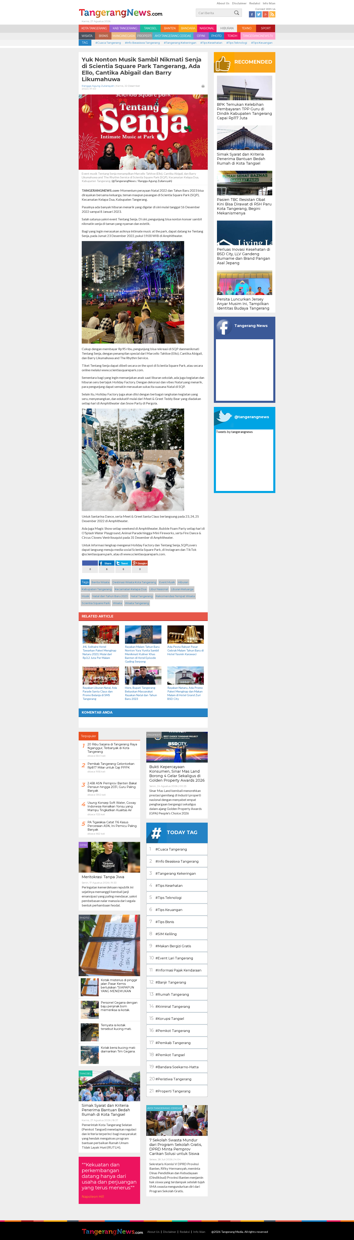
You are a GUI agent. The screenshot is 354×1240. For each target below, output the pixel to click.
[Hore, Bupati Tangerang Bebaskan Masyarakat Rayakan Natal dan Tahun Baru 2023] (143, 675)
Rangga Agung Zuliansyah (98, 85)
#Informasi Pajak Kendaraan (175, 970)
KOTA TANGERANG (94, 28)
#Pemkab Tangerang (170, 1042)
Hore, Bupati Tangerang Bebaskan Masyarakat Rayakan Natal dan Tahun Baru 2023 (141, 693)
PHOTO (216, 36)
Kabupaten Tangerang (97, 589)
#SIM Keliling (163, 933)
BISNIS (103, 36)
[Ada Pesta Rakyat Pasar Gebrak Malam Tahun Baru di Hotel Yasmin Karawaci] (185, 634)
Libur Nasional (159, 589)
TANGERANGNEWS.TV (258, 36)
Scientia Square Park (96, 603)
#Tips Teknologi (236, 42)
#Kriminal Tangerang (169, 1006)
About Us (223, 3)
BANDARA (188, 28)
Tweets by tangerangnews (234, 432)
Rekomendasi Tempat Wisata (175, 596)
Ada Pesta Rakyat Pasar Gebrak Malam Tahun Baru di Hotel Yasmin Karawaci (185, 650)
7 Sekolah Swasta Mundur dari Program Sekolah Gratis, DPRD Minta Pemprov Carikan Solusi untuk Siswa (175, 1147)
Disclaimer (239, 3)
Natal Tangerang (142, 596)
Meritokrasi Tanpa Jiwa (103, 877)
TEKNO (246, 28)
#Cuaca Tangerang (108, 42)
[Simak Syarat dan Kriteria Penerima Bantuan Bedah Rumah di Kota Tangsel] (109, 1085)
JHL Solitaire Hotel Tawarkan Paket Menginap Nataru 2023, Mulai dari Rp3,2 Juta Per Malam (99, 652)
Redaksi (254, 3)
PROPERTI (144, 36)
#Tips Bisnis (161, 921)
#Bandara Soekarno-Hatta (174, 1066)
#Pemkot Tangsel (167, 1054)
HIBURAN (227, 28)
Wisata (117, 603)
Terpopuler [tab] (88, 736)
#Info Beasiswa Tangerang (142, 42)
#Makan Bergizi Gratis (170, 946)
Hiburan (183, 582)
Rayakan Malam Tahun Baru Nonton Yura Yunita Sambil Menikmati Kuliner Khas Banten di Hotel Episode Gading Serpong (142, 654)
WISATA (87, 36)
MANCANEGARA (123, 36)
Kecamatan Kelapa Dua (130, 589)
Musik (85, 596)
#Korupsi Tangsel (166, 1018)
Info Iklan (269, 3)
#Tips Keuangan (261, 42)
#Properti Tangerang (170, 1091)
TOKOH (232, 36)
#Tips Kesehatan (211, 42)
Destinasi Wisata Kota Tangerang (134, 582)
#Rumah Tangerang (169, 994)
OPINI (201, 36)
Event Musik (167, 582)
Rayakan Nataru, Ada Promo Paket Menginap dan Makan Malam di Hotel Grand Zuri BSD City (185, 693)
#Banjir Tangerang (167, 982)
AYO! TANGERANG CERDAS (173, 36)
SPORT (265, 28)
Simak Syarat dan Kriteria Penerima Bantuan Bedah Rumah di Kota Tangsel (106, 1110)
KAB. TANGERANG (125, 28)
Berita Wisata (100, 582)
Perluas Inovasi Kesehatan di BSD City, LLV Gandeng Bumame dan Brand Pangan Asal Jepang (243, 256)
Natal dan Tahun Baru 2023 (110, 596)
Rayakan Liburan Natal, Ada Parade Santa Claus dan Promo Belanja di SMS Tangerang (100, 693)
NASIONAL (207, 28)
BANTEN (170, 28)
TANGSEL (150, 28)
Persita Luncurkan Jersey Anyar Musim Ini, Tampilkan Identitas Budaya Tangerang (243, 304)
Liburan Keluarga (182, 589)
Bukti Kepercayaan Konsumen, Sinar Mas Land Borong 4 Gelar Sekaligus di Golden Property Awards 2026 (177, 774)
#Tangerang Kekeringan (180, 42)
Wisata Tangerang (137, 603)
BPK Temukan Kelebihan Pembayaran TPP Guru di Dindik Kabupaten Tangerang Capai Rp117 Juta (244, 111)
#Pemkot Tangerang (169, 1030)
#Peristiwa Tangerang (170, 1079)
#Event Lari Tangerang (171, 958)
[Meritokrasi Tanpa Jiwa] (109, 857)
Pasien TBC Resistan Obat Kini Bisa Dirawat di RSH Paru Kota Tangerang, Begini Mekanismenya (244, 206)
